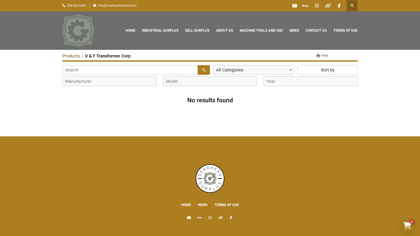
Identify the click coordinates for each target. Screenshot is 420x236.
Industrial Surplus (160, 30)
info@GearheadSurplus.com (117, 5)
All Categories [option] (229, 70)
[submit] (204, 70)
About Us (224, 30)
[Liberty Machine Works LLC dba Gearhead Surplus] (210, 178)
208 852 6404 (76, 5)
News (294, 30)
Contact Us (316, 30)
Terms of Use (345, 30)
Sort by (327, 70)
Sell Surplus (197, 30)
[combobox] (253, 70)
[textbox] (80, 81)
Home (130, 30)
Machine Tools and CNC (261, 30)
